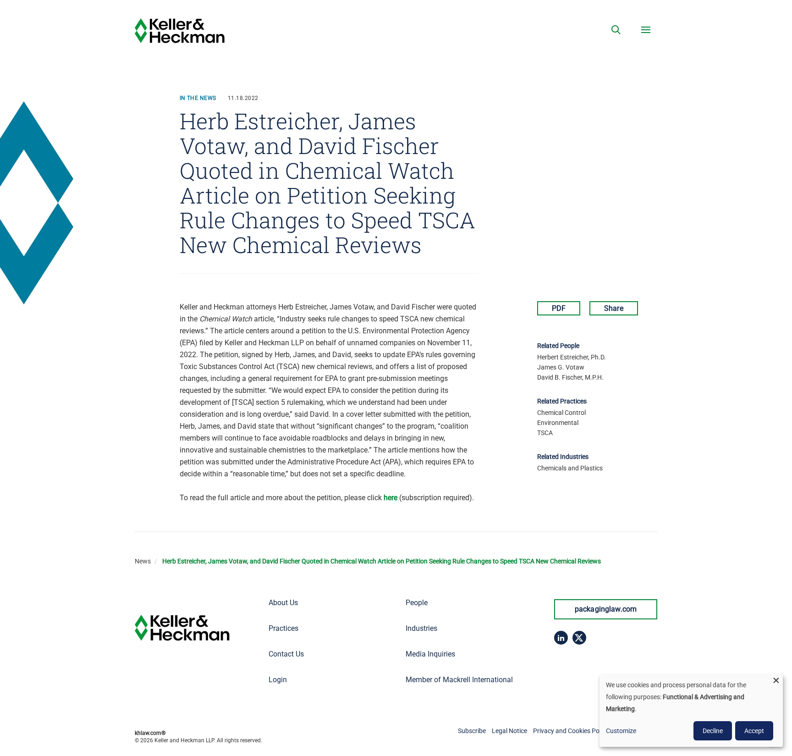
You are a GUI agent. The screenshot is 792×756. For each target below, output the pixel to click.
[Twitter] (579, 638)
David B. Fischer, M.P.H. (570, 377)
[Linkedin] (561, 638)
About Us (283, 602)
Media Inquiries (430, 654)
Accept (754, 730)
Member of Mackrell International (459, 679)
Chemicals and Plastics (570, 468)
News (143, 561)
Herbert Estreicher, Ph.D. (571, 357)
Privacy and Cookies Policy (571, 730)
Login (278, 679)
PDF (559, 308)
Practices (283, 628)
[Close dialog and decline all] (776, 680)
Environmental (557, 422)
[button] (616, 29)
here (390, 497)
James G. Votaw (560, 367)
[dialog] (691, 710)
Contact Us (286, 654)
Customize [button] (621, 730)
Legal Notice (509, 730)
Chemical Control (561, 412)
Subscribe (472, 730)
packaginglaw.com (606, 609)
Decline (713, 730)
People (417, 602)
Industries (421, 628)
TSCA (545, 432)
